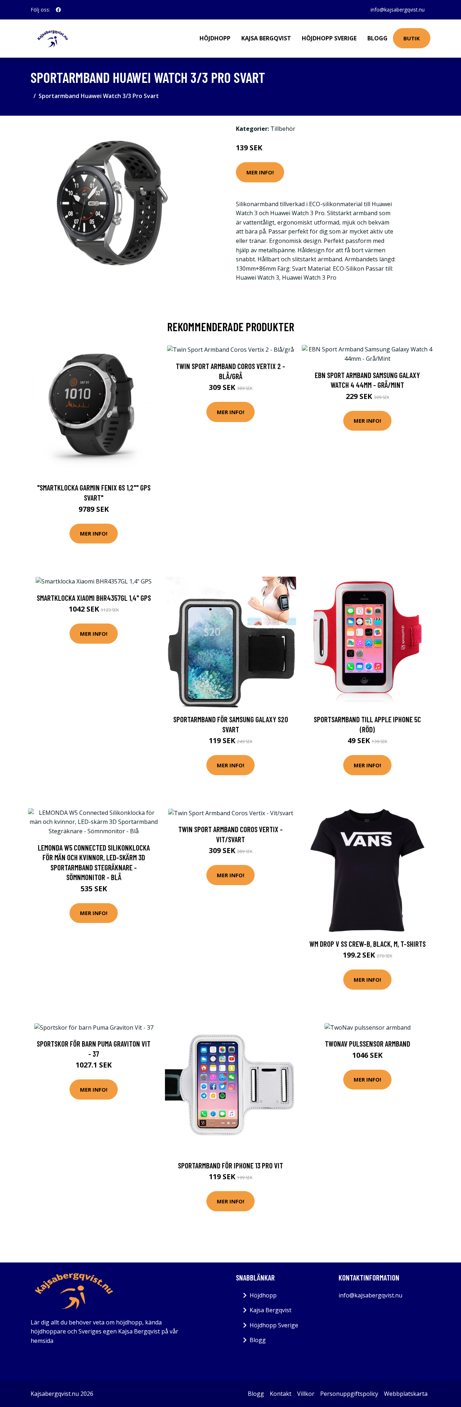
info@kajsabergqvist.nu (398, 9)
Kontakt (280, 1394)
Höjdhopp (215, 38)
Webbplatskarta (406, 1394)
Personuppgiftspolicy (349, 1394)
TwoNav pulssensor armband (367, 1043)
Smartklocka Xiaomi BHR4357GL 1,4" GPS (94, 597)
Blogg (377, 38)
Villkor (305, 1394)
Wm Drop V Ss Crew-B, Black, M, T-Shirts (367, 943)
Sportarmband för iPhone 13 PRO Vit (230, 1165)
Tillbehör (282, 129)
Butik (411, 38)
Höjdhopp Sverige (329, 38)
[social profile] (58, 10)
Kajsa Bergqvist (266, 38)
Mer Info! (260, 172)
